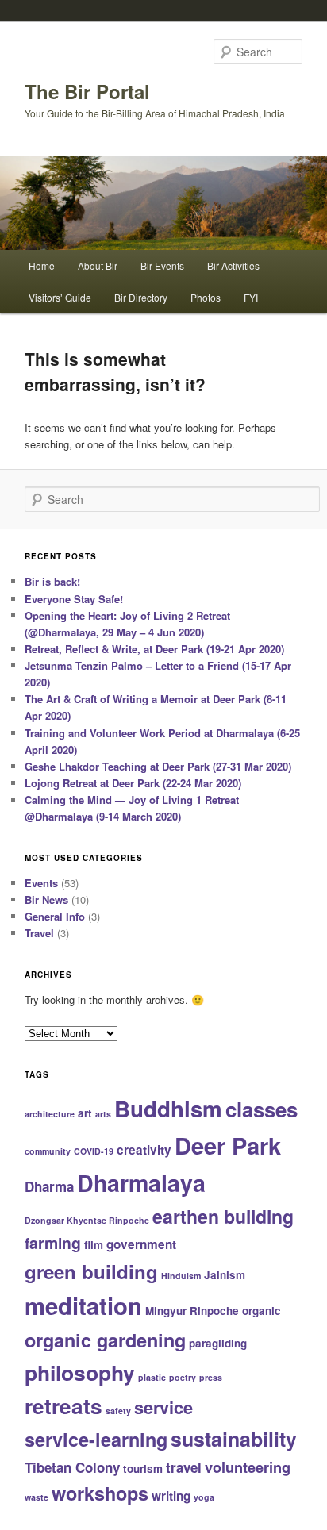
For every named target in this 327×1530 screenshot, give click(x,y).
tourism (143, 1468)
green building (91, 1271)
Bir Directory (140, 297)
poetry (182, 1377)
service (163, 1407)
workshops (100, 1493)
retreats (63, 1405)
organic (261, 1310)
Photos (205, 297)
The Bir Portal (87, 91)
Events (41, 882)
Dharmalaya (141, 1183)
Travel (39, 932)
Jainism (224, 1274)
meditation (83, 1305)
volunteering (247, 1467)
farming (53, 1243)
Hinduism (181, 1276)
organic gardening (105, 1340)
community (48, 1151)
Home (42, 265)
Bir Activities (233, 265)
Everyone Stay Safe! (74, 598)
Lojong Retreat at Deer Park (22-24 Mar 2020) (133, 782)
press (210, 1377)
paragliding (218, 1343)
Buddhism (168, 1108)
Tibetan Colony (72, 1467)
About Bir (97, 265)
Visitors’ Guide (60, 297)
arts (103, 1114)
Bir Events (162, 265)
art (85, 1113)
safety (118, 1411)
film (93, 1244)
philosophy (80, 1372)
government (141, 1244)
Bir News (46, 899)
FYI (251, 297)
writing (171, 1496)
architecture (50, 1114)
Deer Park (228, 1145)
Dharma (49, 1186)
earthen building (223, 1216)
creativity (144, 1150)
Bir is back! (52, 581)
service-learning (96, 1439)
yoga (204, 1497)
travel (184, 1467)
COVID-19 (93, 1151)
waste (36, 1497)
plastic (152, 1377)
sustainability (234, 1438)
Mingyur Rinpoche (192, 1310)
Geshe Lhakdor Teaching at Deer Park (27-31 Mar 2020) (158, 766)
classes (261, 1109)
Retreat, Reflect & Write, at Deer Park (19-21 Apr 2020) (154, 648)
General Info (55, 916)
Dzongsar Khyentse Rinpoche (87, 1220)
